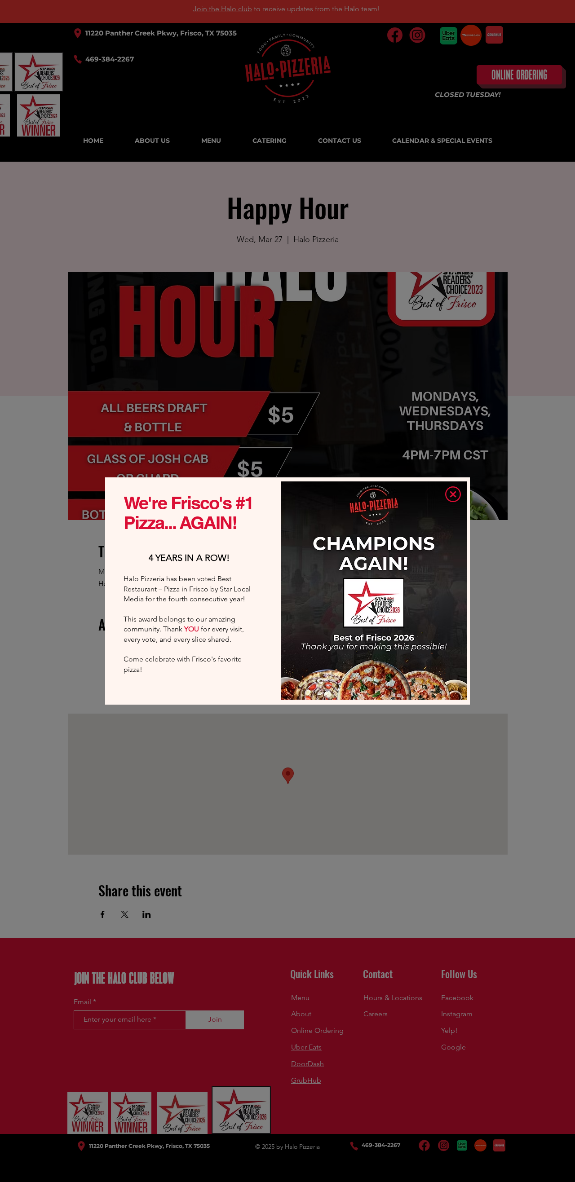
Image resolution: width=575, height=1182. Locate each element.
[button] (453, 494)
